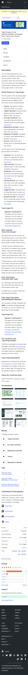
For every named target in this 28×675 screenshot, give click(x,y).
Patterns (17, 618)
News (3, 612)
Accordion (14, 551)
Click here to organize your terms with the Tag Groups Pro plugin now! (14, 223)
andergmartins (9, 511)
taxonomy (23, 554)
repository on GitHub (11, 364)
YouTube (6, 381)
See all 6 (24, 547)
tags (19, 554)
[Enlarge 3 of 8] (11, 400)
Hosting (4, 615)
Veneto (7, 651)
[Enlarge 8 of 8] (24, 420)
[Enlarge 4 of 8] (24, 400)
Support (5, 65)
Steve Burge (7, 38)
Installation (6, 57)
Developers (5, 628)
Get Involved (18, 623)
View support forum (7, 600)
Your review (5, 585)
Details (5, 49)
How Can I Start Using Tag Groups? (7, 473)
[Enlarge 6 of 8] (24, 410)
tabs (19, 551)
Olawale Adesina (9, 516)
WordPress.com (7, 636)
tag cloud (24, 551)
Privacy (4, 618)
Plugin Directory (6, 7)
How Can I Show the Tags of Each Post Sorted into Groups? (11, 485)
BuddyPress (6, 644)
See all (24, 585)
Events (17, 626)
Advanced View (6, 558)
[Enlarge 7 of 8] (11, 420)
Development (7, 61)
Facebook (17, 379)
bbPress (5, 642)
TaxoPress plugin (21, 346)
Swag (17, 631)
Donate (18, 628)
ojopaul (7, 521)
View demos (18, 108)
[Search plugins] (18, 17)
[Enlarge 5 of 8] (11, 410)
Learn (3, 623)
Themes (17, 612)
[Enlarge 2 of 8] (24, 390)
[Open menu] (25, 2)
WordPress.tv (6, 631)
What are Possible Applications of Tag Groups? (10, 479)
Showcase (18, 610)
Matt (4, 639)
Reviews (5, 53)
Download (5, 43)
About (3, 610)
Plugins (17, 615)
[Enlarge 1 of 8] (11, 390)
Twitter (23, 379)
